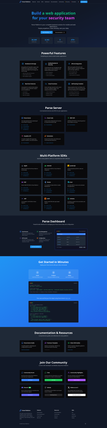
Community (61, 1)
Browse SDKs (70, 349)
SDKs (42, 1)
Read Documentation (25, 349)
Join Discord (30, 394)
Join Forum (30, 380)
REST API (68, 298)
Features (34, 1)
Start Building (83, 1)
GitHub (55, 417)
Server (38, 1)
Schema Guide (26, 127)
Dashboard (47, 1)
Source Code (25, 124)
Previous (81, 247)
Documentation (54, 1)
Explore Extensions (49, 142)
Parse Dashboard (40, 414)
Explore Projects (77, 380)
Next (84, 247)
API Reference (25, 129)
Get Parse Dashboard (36, 246)
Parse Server (39, 412)
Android (73, 414)
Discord (56, 416)
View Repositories (53, 394)
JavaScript (74, 416)
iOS (72, 412)
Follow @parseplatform (76, 394)
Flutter (73, 417)
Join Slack (53, 380)
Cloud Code (39, 416)
